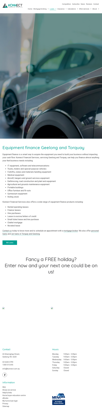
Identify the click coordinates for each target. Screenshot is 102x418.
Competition (66, 4)
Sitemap (5, 406)
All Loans (9, 243)
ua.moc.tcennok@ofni (11, 369)
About (94, 9)
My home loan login (10, 401)
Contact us (7, 231)
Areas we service (9, 390)
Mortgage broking (40, 9)
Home (30, 9)
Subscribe (75, 4)
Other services (84, 9)
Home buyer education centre (14, 395)
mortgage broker (71, 231)
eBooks (5, 398)
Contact (96, 4)
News (83, 4)
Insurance (60, 9)
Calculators (72, 9)
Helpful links (7, 393)
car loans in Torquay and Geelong (25, 234)
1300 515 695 (7, 365)
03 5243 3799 (7, 362)
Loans (52, 9)
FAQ (4, 387)
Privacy (5, 404)
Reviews (89, 4)
